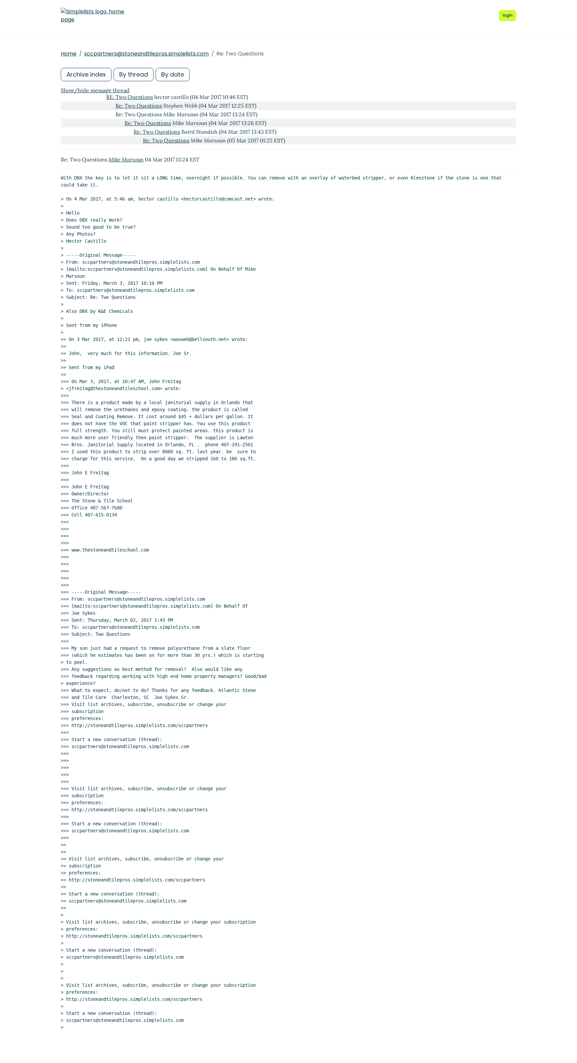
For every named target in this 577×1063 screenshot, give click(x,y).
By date (172, 74)
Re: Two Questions (139, 105)
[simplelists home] (92, 16)
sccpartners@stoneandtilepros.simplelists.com (146, 53)
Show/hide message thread (95, 90)
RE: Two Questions (129, 97)
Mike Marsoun (126, 159)
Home (68, 53)
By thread (133, 74)
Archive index (86, 74)
